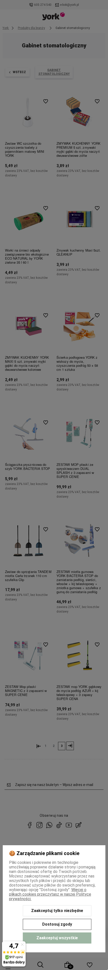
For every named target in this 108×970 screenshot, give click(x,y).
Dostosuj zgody (57, 924)
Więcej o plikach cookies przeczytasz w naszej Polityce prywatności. (50, 894)
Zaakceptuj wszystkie (57, 937)
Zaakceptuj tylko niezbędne (57, 910)
